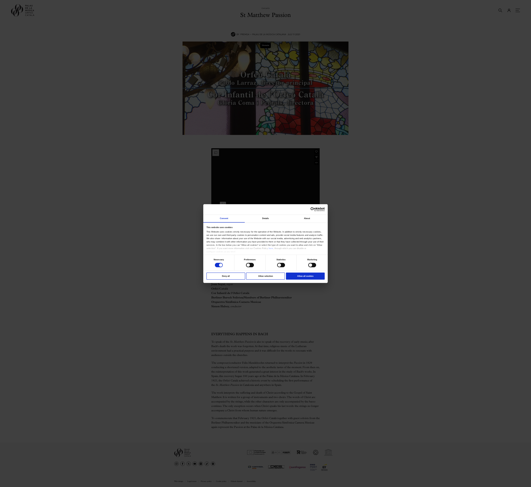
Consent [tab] (224, 218)
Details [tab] (265, 218)
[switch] (250, 265)
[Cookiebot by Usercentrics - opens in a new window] (312, 209)
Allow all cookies (305, 276)
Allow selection (265, 276)
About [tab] (307, 218)
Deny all (226, 276)
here (271, 248)
